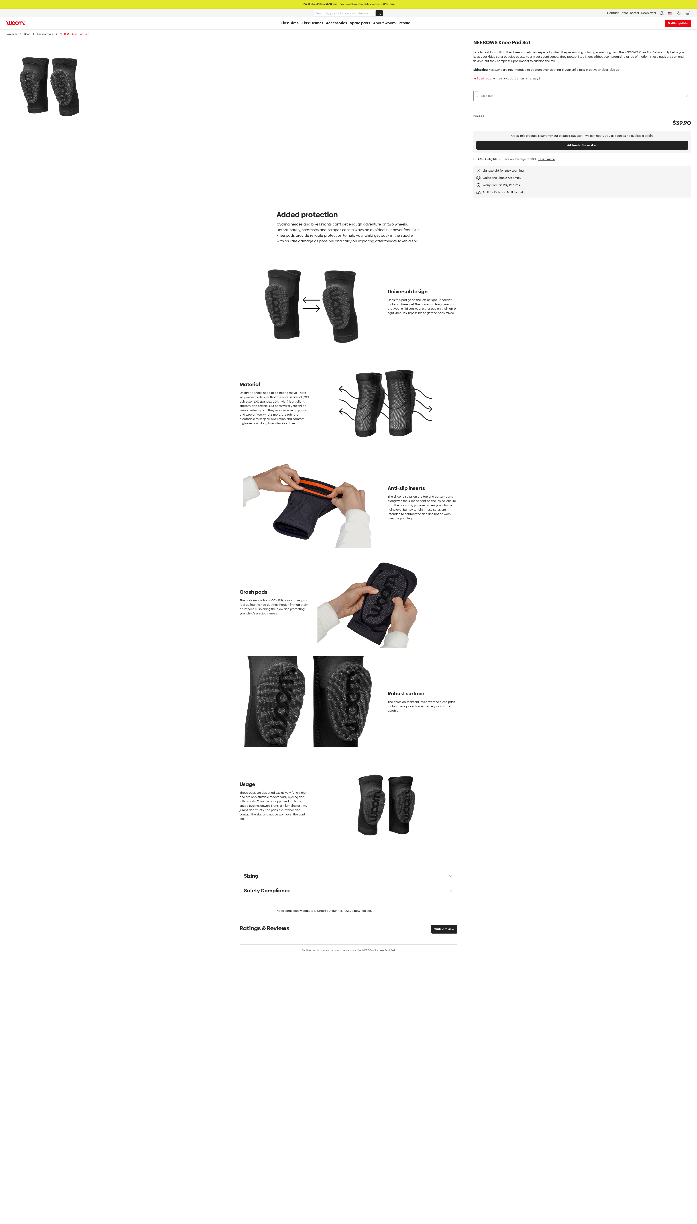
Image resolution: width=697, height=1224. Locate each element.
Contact (613, 13)
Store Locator (630, 13)
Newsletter (648, 13)
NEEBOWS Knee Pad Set (74, 34)
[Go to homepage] (15, 23)
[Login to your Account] (678, 13)
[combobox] (348, 13)
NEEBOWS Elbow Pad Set (354, 911)
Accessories (45, 34)
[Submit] (379, 13)
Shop (27, 34)
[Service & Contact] (662, 13)
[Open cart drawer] (687, 13)
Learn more (546, 159)
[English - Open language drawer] (670, 13)
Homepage (11, 34)
